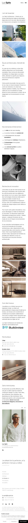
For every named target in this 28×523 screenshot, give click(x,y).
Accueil (4, 471)
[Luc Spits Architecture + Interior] (7, 2)
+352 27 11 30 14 (8, 500)
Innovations (5, 480)
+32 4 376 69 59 (7, 497)
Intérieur (4, 476)
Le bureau (5, 478)
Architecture (5, 474)
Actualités (4, 482)
